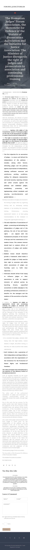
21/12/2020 (15, 475)
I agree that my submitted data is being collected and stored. (14, 517)
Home (8, 83)
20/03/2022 (16, 92)
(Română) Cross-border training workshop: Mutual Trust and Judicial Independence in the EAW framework (15, 489)
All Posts (14, 83)
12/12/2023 (15, 486)
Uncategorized (6, 92)
